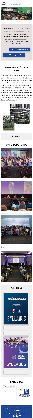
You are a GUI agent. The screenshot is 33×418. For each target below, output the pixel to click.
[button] (2, 14)
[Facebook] (14, 416)
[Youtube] (20, 416)
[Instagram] (17, 416)
